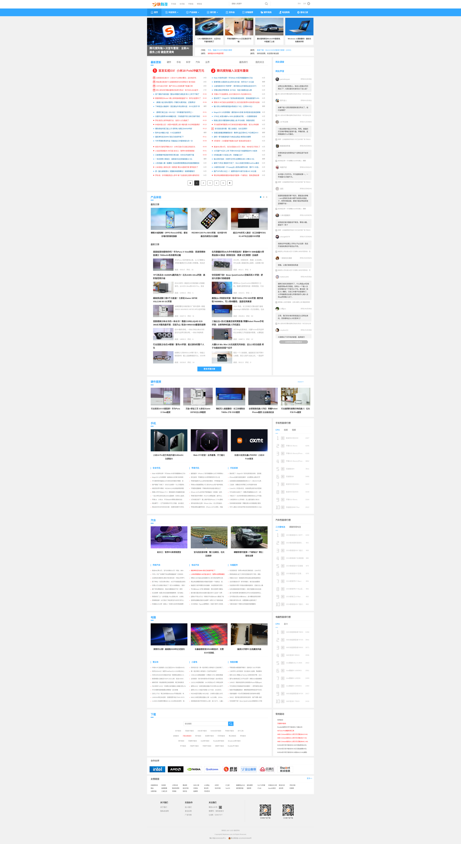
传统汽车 (156, 565)
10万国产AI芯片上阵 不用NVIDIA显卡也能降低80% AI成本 (235, 151)
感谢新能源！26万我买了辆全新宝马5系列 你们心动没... (170, 600)
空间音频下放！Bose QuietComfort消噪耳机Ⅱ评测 (246, 701)
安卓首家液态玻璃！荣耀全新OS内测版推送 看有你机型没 (248, 503)
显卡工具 (240, 731)
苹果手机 (195, 468)
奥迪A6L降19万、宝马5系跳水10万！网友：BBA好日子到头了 (237, 147)
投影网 (249, 788)
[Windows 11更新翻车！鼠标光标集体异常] (299, 26)
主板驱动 (176, 736)
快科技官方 (219, 811)
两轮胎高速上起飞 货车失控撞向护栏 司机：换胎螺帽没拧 (248, 574)
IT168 (259, 788)
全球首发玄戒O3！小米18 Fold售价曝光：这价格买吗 (176, 78)
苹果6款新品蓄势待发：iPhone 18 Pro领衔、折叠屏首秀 (209, 507)
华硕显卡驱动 (229, 731)
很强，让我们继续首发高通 (288, 265)
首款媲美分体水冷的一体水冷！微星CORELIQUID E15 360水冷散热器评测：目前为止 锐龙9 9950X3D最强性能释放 (179, 324)
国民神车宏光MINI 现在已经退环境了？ (170, 137)
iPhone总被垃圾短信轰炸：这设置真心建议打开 (245, 477)
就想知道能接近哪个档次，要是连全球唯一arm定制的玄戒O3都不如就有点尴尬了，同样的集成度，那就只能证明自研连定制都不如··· (293, 199)
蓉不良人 (283, 100)
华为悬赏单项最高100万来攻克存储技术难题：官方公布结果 (236, 124)
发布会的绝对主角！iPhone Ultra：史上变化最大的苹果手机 (210, 503)
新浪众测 (282, 785)
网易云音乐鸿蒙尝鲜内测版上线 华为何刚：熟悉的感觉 (234, 120)
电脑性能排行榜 (283, 617)
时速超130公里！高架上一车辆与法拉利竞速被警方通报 (170, 604)
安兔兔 (195, 788)
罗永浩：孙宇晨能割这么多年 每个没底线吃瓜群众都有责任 (177, 175)
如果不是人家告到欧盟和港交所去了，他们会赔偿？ (293, 109)
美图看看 (164, 788)
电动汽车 (195, 565)
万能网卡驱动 (192, 741)
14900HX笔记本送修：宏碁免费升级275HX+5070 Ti (169, 697)
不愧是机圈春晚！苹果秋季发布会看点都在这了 (206, 488)
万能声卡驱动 (194, 746)
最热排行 (243, 62)
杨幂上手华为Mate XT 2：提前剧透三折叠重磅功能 (168, 492)
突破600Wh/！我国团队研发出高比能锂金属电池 (245, 578)
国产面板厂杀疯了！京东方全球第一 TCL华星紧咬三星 (169, 485)
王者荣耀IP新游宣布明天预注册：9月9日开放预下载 (174, 155)
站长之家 (196, 785)
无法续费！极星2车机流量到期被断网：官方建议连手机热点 (171, 593)
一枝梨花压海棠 (286, 258)
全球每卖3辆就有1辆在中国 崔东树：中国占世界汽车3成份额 (171, 578)
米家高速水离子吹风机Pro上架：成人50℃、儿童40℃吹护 (209, 701)
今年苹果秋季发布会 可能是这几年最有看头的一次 (174, 141)
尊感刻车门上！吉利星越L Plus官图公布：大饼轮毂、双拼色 (171, 596)
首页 (156, 12)
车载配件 (234, 565)
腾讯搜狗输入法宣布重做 (233, 70)
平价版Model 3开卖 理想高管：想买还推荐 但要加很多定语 (210, 589)
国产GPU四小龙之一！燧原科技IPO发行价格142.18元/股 (235, 171)
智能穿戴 (234, 662)
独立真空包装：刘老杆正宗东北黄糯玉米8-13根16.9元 (234, 159)
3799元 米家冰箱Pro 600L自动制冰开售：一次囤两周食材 (235, 116)
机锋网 (292, 788)
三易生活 (164, 791)
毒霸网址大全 (240, 785)
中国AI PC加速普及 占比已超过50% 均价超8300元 (233, 94)
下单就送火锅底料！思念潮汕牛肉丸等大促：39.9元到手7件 (177, 106)
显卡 (286, 624)
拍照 (286, 430)
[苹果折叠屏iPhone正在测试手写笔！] (239, 26)
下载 (153, 714)
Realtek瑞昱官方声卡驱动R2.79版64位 (289, 727)
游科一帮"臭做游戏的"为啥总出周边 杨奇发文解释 (232, 137)
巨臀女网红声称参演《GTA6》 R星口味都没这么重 (233, 90)
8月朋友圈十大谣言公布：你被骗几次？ (228, 155)
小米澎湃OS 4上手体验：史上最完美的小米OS (244, 499)
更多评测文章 (209, 369)
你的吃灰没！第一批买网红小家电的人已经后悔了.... (207, 667)
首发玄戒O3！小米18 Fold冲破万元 (181, 70)
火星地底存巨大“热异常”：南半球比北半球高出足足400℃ (235, 86)
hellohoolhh (284, 277)
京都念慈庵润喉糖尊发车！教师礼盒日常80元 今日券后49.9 (236, 133)
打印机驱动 (221, 736)
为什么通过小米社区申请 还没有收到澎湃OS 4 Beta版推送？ (249, 507)
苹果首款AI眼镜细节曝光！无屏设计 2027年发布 (245, 667)
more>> (301, 382)
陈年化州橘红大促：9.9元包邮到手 (168, 133)
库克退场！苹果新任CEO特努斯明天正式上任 (205, 477)
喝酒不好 (283, 167)
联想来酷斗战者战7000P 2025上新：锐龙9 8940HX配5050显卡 (172, 679)
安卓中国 (218, 788)
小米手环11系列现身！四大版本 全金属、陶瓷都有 (246, 671)
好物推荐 (249, 12)
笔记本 (155, 662)
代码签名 (207, 791)
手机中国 (292, 785)
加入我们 (188, 807)
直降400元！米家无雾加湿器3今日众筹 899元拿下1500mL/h (210, 686)
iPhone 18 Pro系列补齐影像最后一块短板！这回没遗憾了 (209, 492)
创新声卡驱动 (219, 746)
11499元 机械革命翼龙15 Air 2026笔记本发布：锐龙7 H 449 (171, 701)
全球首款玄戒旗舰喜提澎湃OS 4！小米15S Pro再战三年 (247, 481)
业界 (207, 62)
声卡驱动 (183, 746)
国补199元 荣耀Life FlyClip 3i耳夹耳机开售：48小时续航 (248, 675)
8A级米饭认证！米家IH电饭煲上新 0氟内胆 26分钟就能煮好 (177, 124)
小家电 (194, 662)
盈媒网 (195, 791)
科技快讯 (172, 12)
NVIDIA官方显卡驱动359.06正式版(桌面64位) (292, 749)
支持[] (304, 79)
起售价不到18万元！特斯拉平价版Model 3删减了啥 (207, 596)
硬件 (169, 62)
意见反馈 (188, 811)
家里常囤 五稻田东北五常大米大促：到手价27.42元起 (234, 82)
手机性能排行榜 (283, 423)
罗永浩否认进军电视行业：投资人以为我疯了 (172, 120)
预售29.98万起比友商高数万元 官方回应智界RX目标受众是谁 (237, 102)
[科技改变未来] (158, 4)
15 (192, 270)
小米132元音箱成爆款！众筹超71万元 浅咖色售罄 (207, 675)
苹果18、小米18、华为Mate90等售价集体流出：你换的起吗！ (168, 50)
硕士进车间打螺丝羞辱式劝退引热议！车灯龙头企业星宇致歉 (179, 90)
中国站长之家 (272, 785)
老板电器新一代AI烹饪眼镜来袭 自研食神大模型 (245, 694)
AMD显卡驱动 (202, 731)
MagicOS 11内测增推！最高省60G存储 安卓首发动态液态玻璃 (237, 112)
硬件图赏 (156, 381)
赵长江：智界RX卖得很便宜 (169, 552)
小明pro (283, 309)
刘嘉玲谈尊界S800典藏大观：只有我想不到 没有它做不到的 (177, 116)
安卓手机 (156, 468)
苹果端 (190, 4)
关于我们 (163, 807)
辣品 (152, 788)
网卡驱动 (198, 736)
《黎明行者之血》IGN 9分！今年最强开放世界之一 (174, 112)
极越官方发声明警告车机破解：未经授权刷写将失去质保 (209, 585)
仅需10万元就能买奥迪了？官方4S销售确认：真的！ (169, 585)
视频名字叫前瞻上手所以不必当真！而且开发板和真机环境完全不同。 (293, 245)
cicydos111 (284, 330)
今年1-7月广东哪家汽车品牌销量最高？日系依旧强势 (169, 574)
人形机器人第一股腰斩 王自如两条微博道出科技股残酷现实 (177, 163)
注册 (304, 3)
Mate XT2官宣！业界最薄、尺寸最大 (209, 455)
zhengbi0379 (285, 237)
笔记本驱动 (232, 736)
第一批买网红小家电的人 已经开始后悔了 (204, 671)
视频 (294, 430)
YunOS (227, 788)
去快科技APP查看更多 (293, 342)
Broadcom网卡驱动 (234, 741)
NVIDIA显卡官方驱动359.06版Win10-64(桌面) (292, 752)
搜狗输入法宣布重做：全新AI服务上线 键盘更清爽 (294, 302)
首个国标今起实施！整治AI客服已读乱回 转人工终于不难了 (177, 94)
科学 (188, 62)
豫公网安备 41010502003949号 (241, 838)
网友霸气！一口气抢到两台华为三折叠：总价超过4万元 (170, 503)
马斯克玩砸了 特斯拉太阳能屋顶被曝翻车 (243, 604)
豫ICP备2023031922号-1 (217, 838)
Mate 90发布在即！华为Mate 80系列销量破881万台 (233, 78)
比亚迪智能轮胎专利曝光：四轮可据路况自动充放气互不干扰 (249, 589)
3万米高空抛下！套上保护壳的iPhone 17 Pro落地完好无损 (209, 499)
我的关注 (259, 62)
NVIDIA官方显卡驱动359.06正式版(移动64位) (292, 745)
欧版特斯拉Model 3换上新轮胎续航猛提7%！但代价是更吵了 (178, 98)
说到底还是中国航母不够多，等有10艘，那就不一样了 (293, 223)
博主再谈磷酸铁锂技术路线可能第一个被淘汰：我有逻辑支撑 (236, 175)
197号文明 (284, 122)
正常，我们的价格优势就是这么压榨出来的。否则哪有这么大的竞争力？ (293, 317)
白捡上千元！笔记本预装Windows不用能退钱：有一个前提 (171, 694)
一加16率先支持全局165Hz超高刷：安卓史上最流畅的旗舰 (171, 496)
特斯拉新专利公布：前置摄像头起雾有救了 (243, 600)
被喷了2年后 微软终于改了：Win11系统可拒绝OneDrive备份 (236, 163)
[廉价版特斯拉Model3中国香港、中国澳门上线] (269, 26)
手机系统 (234, 468)
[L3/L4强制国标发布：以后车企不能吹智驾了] (209, 26)
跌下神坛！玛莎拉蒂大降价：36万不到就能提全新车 (168, 582)
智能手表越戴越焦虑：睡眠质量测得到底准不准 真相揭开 (248, 690)
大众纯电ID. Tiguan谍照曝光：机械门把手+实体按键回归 (209, 604)
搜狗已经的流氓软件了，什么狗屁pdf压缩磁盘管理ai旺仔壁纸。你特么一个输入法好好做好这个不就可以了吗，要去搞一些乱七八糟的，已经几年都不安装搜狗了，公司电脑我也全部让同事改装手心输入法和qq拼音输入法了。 (293, 290)
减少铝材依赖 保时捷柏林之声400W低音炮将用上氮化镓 (247, 593)
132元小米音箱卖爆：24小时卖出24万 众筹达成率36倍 (208, 682)
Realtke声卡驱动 (233, 746)
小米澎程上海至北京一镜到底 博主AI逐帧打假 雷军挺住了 (176, 167)
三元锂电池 (280, 527)
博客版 (199, 4)
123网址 (206, 785)
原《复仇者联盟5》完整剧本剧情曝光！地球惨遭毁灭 (175, 171)
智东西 (206, 788)
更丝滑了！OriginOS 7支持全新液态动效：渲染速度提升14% (236, 98)
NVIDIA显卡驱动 (216, 731)
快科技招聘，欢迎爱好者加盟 (268, 53)
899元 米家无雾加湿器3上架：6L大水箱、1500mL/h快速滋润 (210, 697)
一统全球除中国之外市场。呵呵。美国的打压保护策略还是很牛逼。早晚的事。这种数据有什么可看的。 (293, 131)
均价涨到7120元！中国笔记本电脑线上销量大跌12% (169, 686)
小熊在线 (175, 785)
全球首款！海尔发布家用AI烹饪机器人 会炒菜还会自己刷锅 (210, 679)
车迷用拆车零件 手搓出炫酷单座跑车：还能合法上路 (246, 585)
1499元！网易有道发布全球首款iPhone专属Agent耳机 (247, 682)
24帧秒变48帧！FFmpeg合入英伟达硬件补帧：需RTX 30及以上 (238, 167)
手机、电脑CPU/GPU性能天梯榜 (220, 50)
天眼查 (174, 791)
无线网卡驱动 (209, 736)
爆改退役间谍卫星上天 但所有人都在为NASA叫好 (173, 129)
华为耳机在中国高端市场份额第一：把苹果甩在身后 (246, 686)
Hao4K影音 (272, 788)
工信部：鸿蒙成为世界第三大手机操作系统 (243, 485)
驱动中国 (185, 788)
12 (252, 339)
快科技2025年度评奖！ (216, 53)
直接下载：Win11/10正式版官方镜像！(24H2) (274, 50)
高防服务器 (239, 788)
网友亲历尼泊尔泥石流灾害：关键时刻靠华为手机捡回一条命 (171, 507)
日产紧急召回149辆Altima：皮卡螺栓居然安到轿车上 (247, 596)
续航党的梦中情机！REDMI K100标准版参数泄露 (168, 488)
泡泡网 (163, 785)
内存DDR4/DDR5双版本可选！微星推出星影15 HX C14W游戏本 (173, 675)
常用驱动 (280, 720)
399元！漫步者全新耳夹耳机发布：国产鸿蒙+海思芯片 (247, 697)
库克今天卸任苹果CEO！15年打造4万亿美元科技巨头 (175, 147)
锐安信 (185, 791)
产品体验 (193, 12)
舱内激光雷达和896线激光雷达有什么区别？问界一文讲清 (209, 593)
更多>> (309, 778)
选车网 (281, 788)
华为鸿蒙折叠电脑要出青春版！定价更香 (165, 690)
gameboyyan (285, 79)
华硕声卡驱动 (207, 746)
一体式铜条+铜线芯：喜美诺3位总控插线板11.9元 (173, 159)
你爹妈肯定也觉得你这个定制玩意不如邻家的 (293, 154)
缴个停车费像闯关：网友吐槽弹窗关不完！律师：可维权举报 (171, 589)
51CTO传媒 (261, 785)
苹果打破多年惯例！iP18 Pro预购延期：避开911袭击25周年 (210, 496)
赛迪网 (185, 785)
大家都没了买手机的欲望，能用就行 (291, 337)
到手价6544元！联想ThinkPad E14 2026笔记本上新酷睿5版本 (172, 671)
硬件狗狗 (268, 12)
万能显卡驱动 (189, 731)
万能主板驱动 (187, 736)
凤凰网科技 (154, 785)
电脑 (153, 617)
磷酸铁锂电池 (295, 527)
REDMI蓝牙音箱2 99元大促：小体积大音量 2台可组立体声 (209, 694)
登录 (299, 3)
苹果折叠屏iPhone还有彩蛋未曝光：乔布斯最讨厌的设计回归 (210, 481)
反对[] (309, 79)
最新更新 (156, 62)
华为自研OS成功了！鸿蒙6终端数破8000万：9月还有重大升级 (250, 492)
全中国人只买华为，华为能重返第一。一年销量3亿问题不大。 (293, 175)
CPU (278, 430)
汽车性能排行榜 (283, 520)
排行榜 (213, 12)
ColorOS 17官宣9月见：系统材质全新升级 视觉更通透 (247, 488)
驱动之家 (304, 12)
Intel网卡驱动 (205, 741)
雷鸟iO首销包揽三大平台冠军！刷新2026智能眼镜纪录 (247, 679)
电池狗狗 (286, 12)
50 (252, 316)
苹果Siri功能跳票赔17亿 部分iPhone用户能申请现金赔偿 (209, 485)
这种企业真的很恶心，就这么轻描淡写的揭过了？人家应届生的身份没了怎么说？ (293, 87)
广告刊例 (188, 815)
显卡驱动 (178, 731)
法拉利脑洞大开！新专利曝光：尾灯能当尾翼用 (245, 582)
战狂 (281, 189)
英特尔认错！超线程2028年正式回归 (169, 649)
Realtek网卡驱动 (218, 741)
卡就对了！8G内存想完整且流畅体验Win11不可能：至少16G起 (250, 496)
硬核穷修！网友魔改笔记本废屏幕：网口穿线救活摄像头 (170, 682)
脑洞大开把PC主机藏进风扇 (249, 649)
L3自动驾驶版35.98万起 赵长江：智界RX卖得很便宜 (174, 151)
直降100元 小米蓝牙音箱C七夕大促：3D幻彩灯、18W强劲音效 (211, 690)
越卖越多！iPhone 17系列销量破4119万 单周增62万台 (208, 473)
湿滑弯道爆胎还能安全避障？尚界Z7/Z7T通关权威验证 (208, 600)
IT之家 (227, 785)
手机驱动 (243, 736)
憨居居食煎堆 (285, 146)
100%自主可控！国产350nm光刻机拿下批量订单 (174, 86)
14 (193, 362)
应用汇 (217, 785)
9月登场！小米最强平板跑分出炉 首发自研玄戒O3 (232, 141)
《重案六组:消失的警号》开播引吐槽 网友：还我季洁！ (176, 102)
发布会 (232, 12)
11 (193, 316)
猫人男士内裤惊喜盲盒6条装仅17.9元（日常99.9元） (233, 106)
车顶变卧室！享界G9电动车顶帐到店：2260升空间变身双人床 (249, 570)
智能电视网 (175, 788)
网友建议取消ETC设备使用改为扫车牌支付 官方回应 (175, 82)
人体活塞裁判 (285, 215)
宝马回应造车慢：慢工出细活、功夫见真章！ (231, 129)
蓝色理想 (250, 785)
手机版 (173, 4)
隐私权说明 (164, 811)
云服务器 (153, 791)
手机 (178, 62)
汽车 (198, 62)
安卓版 (182, 4)
